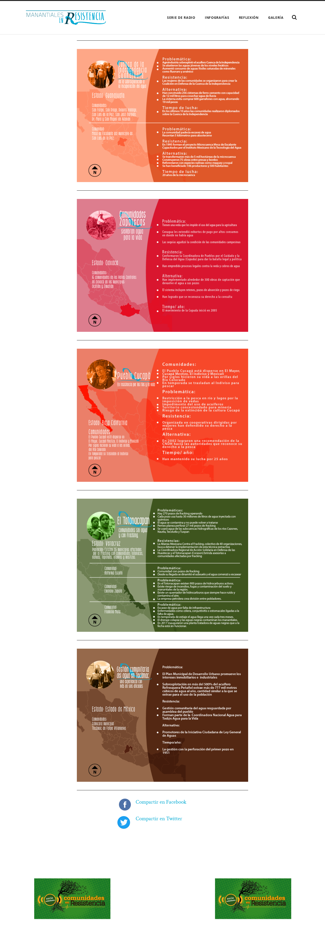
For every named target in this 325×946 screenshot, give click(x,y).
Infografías (217, 17)
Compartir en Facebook (161, 802)
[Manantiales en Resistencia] (66, 17)
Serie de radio (181, 17)
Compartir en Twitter (159, 818)
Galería (276, 17)
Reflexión (249, 17)
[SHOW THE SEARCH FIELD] (294, 17)
